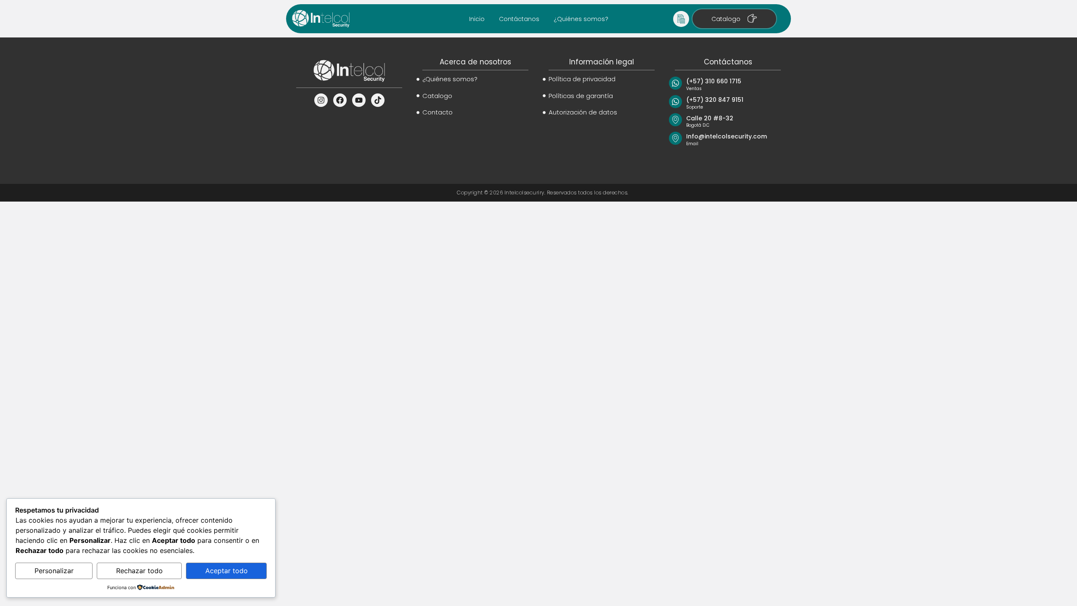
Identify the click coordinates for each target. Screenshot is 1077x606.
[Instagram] (321, 100)
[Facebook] (340, 100)
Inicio (477, 19)
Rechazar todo (139, 570)
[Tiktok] (378, 100)
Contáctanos (519, 19)
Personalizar (54, 570)
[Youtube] (359, 100)
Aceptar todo (226, 570)
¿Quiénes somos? (581, 19)
